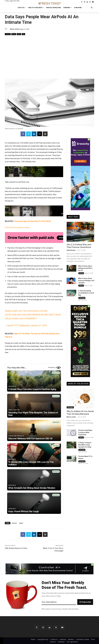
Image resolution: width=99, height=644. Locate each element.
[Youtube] (62, 627)
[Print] (45, 133)
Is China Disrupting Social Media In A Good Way (86, 293)
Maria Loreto (14, 29)
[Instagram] (43, 627)
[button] (91, 7)
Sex (23, 34)
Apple (21, 523)
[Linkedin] (34, 133)
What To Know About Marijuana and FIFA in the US (85, 268)
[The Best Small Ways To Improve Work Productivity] (71, 432)
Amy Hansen (71, 250)
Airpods (14, 523)
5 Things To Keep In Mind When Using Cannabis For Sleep (84, 445)
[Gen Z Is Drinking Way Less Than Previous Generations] (80, 232)
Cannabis (70, 240)
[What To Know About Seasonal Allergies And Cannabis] (71, 280)
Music (13, 34)
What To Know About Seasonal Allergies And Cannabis (86, 281)
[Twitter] (28, 133)
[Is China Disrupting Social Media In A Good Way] (71, 293)
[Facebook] (23, 133)
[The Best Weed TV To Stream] (71, 458)
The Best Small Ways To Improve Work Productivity (85, 432)
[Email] (39, 133)
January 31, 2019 (38, 325)
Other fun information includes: (17, 227)
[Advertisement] (49, 57)
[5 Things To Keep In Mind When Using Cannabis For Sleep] (71, 445)
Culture (8, 34)
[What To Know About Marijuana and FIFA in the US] (71, 268)
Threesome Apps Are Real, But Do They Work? (32, 221)
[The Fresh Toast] (49, 3)
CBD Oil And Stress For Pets (16, 548)
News (18, 34)
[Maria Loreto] (6, 29)
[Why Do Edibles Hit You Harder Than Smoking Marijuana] (80, 398)
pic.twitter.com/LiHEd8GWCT (23, 318)
